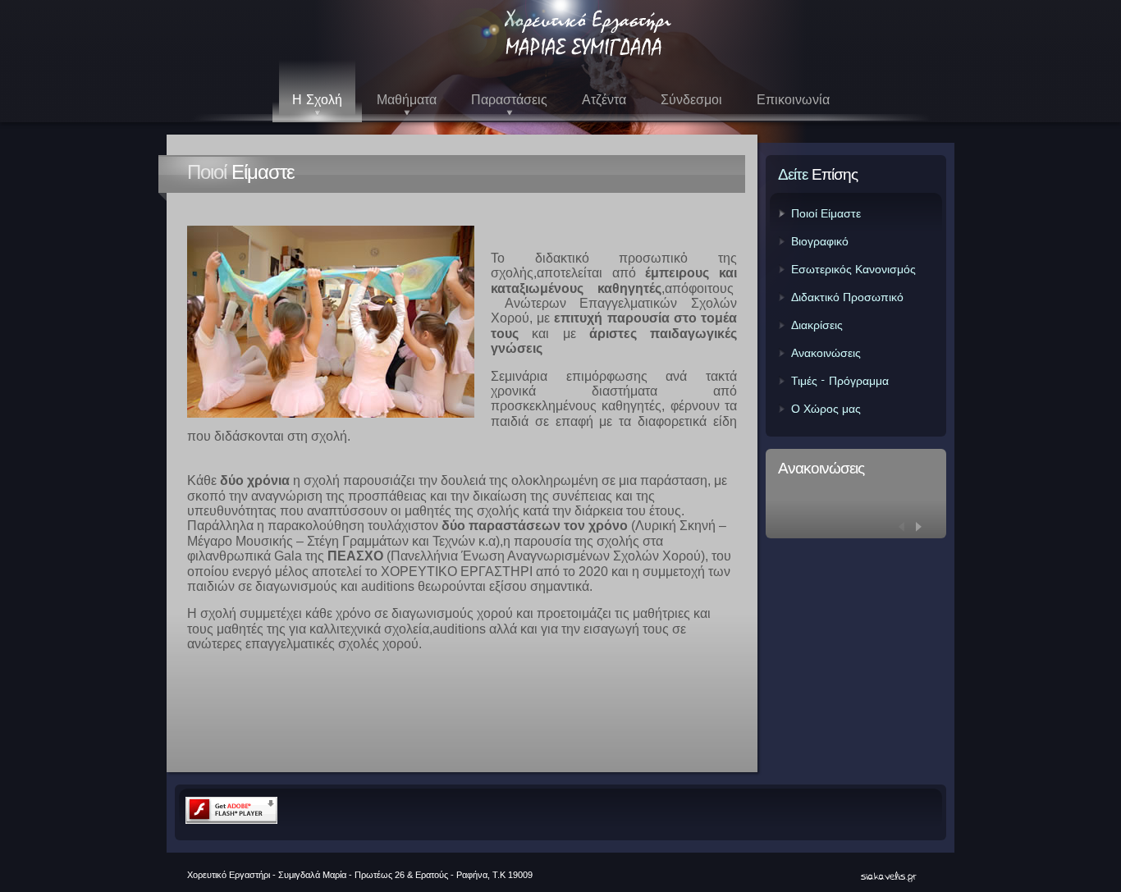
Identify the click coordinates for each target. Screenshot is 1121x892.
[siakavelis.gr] (884, 876)
